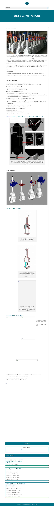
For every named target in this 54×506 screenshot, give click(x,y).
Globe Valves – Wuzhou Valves (12, 477)
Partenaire (27, 447)
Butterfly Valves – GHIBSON (12, 479)
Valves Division (10, 455)
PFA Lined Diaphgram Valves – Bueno (14, 488)
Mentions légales (24, 504)
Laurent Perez (34, 504)
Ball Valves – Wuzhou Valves (12, 472)
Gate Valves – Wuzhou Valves (12, 473)
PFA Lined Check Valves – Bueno (13, 490)
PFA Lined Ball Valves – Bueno (12, 487)
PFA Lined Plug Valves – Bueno (13, 492)
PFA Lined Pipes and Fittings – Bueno (14, 494)
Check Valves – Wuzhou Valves (12, 475)
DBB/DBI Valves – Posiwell (12, 464)
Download (27, 443)
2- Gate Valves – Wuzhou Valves (13, 496)
